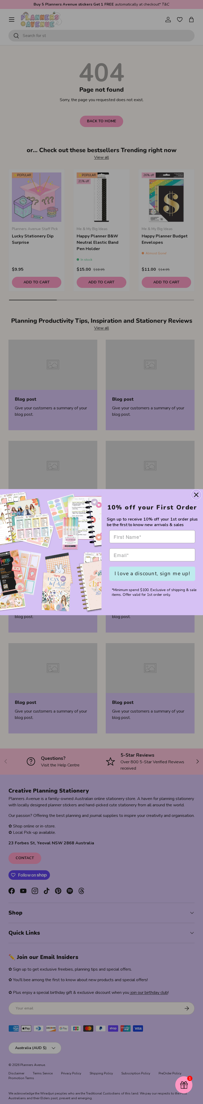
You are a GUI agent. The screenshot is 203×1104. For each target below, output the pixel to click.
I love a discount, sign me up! (152, 573)
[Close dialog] (196, 494)
